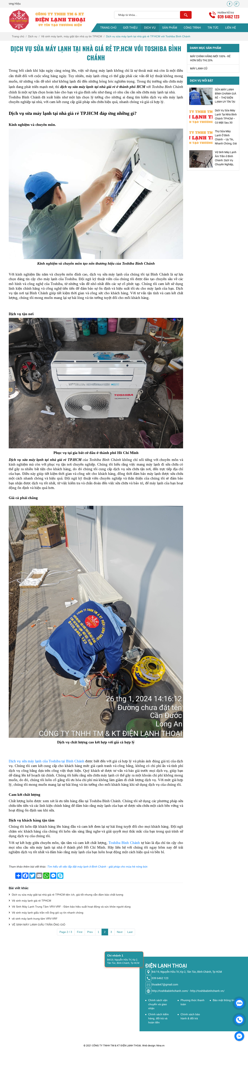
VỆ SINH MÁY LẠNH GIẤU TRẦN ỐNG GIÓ (38, 924)
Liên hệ (230, 27)
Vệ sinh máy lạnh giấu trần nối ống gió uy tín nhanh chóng (47, 912)
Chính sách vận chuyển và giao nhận (157, 1004)
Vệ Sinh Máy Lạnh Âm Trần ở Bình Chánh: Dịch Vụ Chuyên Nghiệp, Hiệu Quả (225, 139)
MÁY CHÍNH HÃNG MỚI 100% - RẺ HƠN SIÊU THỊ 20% (210, 58)
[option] (213, 96)
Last (130, 931)
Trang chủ (108, 27)
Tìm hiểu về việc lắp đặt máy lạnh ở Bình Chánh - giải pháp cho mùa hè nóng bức (97, 866)
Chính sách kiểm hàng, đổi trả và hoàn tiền (158, 1018)
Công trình (192, 27)
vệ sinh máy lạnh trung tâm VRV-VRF (34, 918)
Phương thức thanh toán (192, 1002)
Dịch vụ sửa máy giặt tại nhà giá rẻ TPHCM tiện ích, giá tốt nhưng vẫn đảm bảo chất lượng (67, 894)
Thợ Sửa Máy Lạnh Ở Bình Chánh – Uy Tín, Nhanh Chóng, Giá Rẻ (226, 118)
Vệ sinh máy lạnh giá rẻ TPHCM (31, 900)
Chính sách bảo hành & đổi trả (190, 1016)
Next (119, 931)
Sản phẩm (169, 27)
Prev (90, 931)
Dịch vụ (150, 27)
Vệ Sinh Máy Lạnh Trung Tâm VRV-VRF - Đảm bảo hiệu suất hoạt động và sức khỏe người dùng (71, 906)
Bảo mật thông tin (223, 1000)
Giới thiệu (130, 27)
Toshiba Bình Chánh (124, 843)
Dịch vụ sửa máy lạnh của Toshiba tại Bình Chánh (46, 761)
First (79, 931)
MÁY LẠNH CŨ (198, 68)
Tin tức (213, 27)
